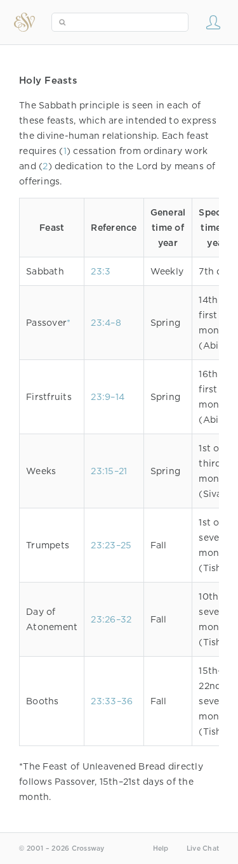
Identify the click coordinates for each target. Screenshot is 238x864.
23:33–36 (112, 701)
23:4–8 (106, 323)
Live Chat (203, 848)
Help (161, 848)
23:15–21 (109, 471)
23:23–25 (111, 545)
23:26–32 (111, 619)
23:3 (100, 271)
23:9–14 (107, 397)
